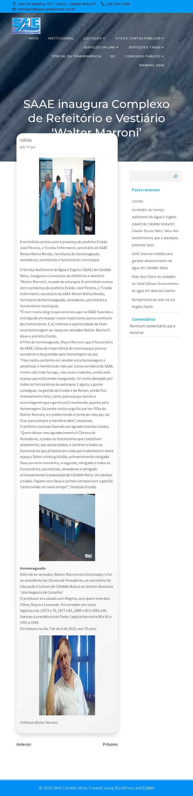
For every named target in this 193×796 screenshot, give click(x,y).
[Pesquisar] (175, 176)
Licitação (93, 38)
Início (33, 38)
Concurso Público (143, 56)
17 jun (30, 147)
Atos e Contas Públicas (138, 38)
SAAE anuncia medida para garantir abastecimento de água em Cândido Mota (152, 260)
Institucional (61, 38)
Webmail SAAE (152, 65)
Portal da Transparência (76, 56)
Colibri (148, 788)
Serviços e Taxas (145, 47)
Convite (137, 201)
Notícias (26, 140)
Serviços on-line (99, 47)
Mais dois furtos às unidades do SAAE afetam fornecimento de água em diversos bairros (155, 283)
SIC (113, 56)
